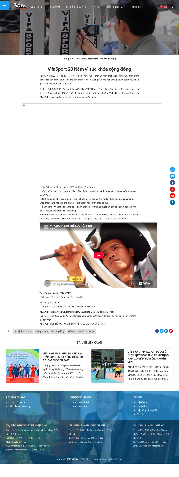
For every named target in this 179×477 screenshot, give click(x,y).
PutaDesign (116, 459)
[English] (166, 6)
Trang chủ (68, 59)
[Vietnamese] (161, 6)
